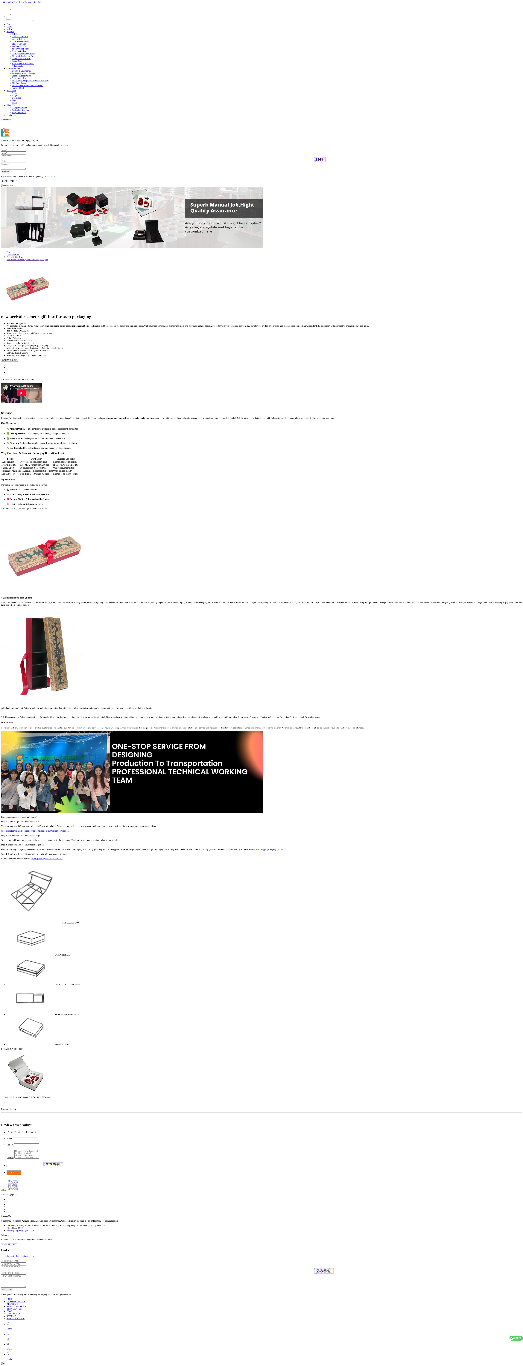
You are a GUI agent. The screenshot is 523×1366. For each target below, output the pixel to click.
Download (16, 98)
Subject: (10, 1145)
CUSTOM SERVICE (16, 1301)
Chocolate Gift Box (20, 41)
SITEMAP (11, 1316)
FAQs (14, 103)
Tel (8, 1339)
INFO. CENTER (14, 1309)
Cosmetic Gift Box (20, 36)
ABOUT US (12, 1304)
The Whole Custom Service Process (27, 85)
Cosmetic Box (13, 255)
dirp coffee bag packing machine (21, 1256)
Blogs (14, 95)
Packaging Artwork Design (23, 73)
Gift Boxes (16, 34)
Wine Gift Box (18, 39)
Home (9, 24)
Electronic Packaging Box (23, 56)
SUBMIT (5, 172)
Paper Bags (17, 61)
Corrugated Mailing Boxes (23, 54)
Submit (13, 1173)
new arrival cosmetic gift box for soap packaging (27, 259)
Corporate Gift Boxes (21, 58)
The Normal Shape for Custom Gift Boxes (30, 81)
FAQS (9, 1311)
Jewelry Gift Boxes (20, 49)
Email (9, 1349)
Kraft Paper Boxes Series (23, 63)
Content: (10, 1158)
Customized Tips (19, 78)
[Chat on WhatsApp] (516, 1338)
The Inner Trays (19, 83)
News (14, 93)
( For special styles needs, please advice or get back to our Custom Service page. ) (36, 831)
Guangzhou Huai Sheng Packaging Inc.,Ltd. (22, 2)
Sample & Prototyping (21, 76)
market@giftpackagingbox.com (269, 849)
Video (9, 29)
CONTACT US (13, 1314)
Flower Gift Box (19, 44)
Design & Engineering (21, 71)
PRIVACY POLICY (16, 1318)
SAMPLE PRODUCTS (17, 1306)
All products (17, 66)
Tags (14, 100)
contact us (51, 176)
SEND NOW (7, 1290)
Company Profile (19, 108)
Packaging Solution (20, 110)
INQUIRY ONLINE (9, 360)
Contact (10, 1359)
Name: (9, 1138)
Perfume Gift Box (19, 46)
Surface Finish (18, 88)
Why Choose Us (19, 112)
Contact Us (11, 115)
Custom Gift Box (19, 51)
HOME (10, 1299)
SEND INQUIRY (9, 1244)
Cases (9, 27)
